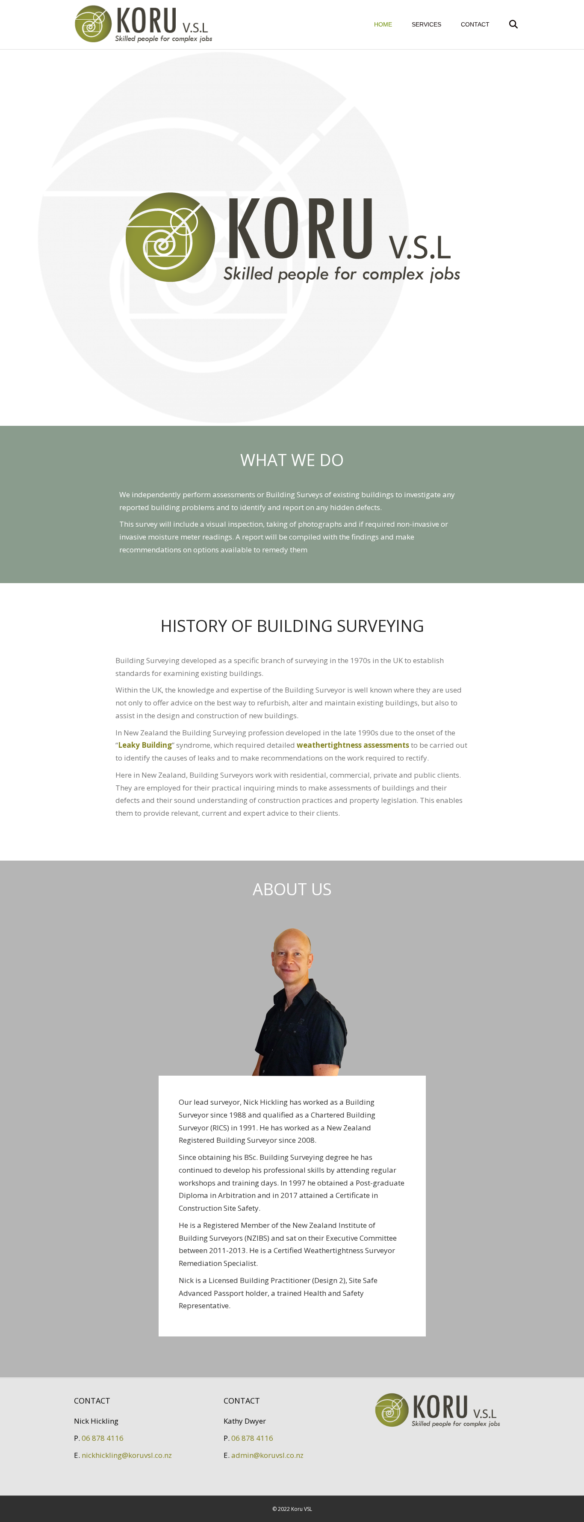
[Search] (504, 24)
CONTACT (475, 24)
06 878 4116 (103, 1438)
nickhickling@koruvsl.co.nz (127, 1455)
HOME (383, 24)
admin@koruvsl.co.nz (267, 1455)
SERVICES (426, 24)
